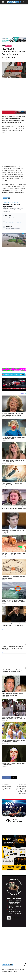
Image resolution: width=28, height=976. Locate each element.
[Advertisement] (14, 22)
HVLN (22, 969)
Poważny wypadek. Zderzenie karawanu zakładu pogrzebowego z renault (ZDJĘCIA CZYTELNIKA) (20, 790)
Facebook (19, 222)
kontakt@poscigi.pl (10, 222)
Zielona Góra (8, 45)
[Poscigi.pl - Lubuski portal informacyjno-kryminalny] (7, 964)
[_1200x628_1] (14, 384)
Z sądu (10, 6)
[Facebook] (25, 964)
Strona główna (5, 6)
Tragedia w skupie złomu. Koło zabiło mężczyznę (6, 788)
